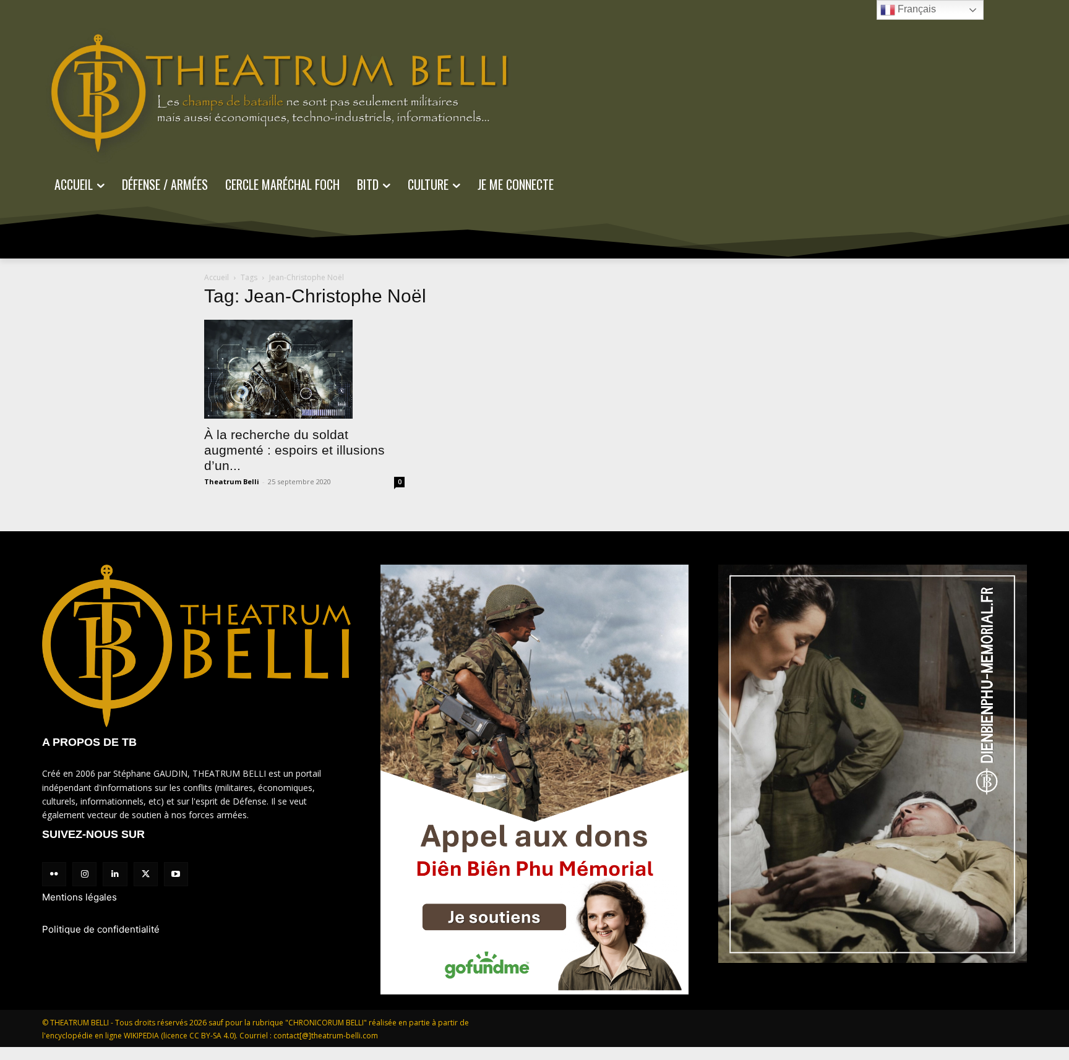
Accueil (216, 277)
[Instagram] (84, 874)
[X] (146, 874)
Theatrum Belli (231, 481)
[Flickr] (54, 874)
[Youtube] (176, 874)
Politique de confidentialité (101, 929)
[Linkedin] (115, 874)
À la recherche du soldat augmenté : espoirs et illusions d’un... (294, 449)
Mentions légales (79, 897)
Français (915, 9)
